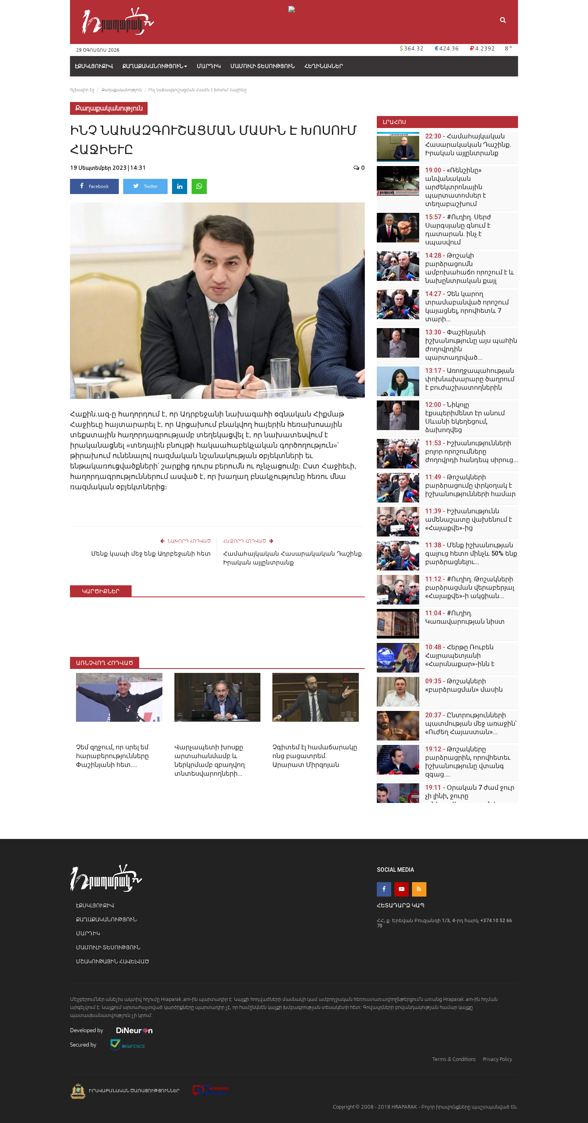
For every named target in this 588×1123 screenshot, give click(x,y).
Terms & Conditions (454, 1059)
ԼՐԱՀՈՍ (394, 122)
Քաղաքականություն (152, 66)
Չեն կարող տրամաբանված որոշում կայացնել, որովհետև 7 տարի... (467, 306)
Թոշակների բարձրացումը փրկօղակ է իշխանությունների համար (470, 485)
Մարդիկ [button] (209, 66)
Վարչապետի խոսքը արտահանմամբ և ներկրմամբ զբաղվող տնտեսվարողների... (209, 760)
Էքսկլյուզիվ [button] (94, 66)
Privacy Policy (497, 1059)
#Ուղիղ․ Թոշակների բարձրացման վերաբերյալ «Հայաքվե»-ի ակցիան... (469, 587)
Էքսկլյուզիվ (95, 905)
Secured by (84, 1044)
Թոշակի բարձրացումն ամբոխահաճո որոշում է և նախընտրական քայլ (469, 268)
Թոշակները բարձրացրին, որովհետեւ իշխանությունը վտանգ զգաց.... (467, 761)
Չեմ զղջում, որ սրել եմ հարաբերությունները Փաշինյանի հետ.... (112, 756)
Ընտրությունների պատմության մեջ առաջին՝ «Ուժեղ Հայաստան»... (471, 723)
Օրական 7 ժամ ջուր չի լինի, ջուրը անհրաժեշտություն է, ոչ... (469, 796)
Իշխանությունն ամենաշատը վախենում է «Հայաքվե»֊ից (468, 519)
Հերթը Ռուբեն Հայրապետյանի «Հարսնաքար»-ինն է (459, 655)
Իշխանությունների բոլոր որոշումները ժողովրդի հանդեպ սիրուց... (471, 451)
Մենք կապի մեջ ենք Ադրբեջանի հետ (151, 553)
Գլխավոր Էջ (82, 89)
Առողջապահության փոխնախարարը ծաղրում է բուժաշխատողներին (469, 379)
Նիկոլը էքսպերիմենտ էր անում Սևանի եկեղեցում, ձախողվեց (465, 417)
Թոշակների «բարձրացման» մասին (464, 685)
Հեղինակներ (323, 66)
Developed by (87, 1030)
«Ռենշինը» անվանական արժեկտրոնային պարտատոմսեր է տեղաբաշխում (455, 187)
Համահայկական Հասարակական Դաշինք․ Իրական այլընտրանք (293, 558)
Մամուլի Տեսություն (108, 947)
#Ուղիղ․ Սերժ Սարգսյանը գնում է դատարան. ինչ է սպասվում (458, 229)
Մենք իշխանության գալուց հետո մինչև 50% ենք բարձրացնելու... (471, 553)
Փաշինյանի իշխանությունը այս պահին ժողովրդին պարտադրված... (471, 344)
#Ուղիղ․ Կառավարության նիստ (465, 617)
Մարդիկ (88, 933)
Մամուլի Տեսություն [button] (262, 66)
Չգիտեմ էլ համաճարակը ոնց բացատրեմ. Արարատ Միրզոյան (314, 756)
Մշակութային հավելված (112, 961)
